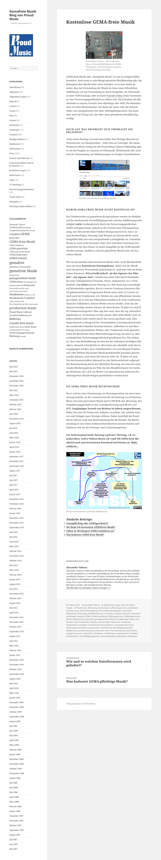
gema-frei (14, 237)
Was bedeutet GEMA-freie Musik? (85, 534)
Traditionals (109, 633)
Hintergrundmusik (16, 285)
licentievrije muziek (16, 288)
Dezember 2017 (16, 456)
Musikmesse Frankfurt (22, 298)
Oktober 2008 (15, 768)
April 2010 (14, 688)
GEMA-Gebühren (16, 245)
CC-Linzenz (108, 613)
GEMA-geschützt (18, 248)
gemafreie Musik (23, 270)
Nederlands (14, 148)
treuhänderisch (122, 633)
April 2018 (14, 447)
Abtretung (92, 608)
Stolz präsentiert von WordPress (80, 703)
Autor (76, 610)
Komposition (72, 625)
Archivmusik (15, 227)
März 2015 (14, 546)
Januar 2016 (14, 513)
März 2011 (14, 645)
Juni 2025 (13, 366)
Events (12, 111)
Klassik (93, 622)
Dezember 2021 (16, 399)
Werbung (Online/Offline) (21, 206)
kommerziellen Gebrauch (108, 622)
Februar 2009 (15, 749)
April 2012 (14, 612)
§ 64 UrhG (126, 610)
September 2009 (16, 716)
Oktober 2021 (15, 404)
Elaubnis (80, 616)
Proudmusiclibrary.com (20, 315)
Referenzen (14, 175)
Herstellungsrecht (30, 282)
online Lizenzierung (16, 301)
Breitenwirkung (95, 613)
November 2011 (16, 622)
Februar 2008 (15, 806)
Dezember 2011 (16, 617)
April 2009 (14, 740)
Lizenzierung (13, 291)
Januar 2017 (14, 494)
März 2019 (14, 437)
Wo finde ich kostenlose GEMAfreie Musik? (90, 527)
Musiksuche (14, 144)
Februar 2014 (15, 574)
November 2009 (16, 707)
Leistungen (14, 129)
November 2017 (16, 461)
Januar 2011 (14, 655)
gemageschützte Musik (22, 278)
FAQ (11, 115)
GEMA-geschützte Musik (19, 251)
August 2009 (14, 721)
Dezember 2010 (16, 660)
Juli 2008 (13, 783)
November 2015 (16, 522)
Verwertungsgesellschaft (21, 332)
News (11, 153)
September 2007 (16, 830)
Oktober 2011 (15, 626)
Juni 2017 (13, 480)
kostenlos (83, 625)
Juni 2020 (13, 414)
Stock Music (31, 326)
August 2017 (14, 470)
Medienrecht (72, 630)
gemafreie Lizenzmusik (20, 266)
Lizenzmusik (23, 291)
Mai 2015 (13, 537)
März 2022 (14, 395)
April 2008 (14, 797)
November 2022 (16, 385)
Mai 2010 (13, 683)
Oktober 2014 (15, 560)
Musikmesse (16, 294)
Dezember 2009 (16, 702)
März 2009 (14, 745)
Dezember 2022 (16, 381)
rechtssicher (131, 630)
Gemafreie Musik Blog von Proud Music (22, 15)
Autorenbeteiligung (88, 610)
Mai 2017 (13, 485)
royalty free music (21, 323)
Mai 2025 (13, 371)
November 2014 (16, 556)
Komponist (29, 285)
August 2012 (14, 603)
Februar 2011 (15, 650)
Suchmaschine (15, 330)
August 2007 (14, 835)
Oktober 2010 (15, 669)
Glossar (12, 120)
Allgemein (14, 92)
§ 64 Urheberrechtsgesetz (110, 610)
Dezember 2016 (16, 499)
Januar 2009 (14, 754)
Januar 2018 (14, 452)
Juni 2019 (13, 433)
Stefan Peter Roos (16, 327)
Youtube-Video (114, 95)
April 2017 (14, 489)
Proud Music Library (20, 312)
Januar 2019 (14, 442)
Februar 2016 (15, 508)
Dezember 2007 (16, 816)
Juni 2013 (13, 589)
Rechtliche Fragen (17, 170)
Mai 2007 (13, 849)
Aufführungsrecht (118, 608)
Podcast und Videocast (19, 158)
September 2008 (16, 773)
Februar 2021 (15, 409)
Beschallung (26, 228)
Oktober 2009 (15, 712)
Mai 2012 (13, 608)
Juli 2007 (13, 839)
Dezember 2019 (16, 418)
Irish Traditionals (81, 622)
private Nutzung (86, 630)
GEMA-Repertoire (18, 254)
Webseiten (14, 201)
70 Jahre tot (81, 608)
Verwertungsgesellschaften (21, 189)
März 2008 (14, 801)
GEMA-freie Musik (22, 241)
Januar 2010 (14, 697)
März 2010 (14, 693)
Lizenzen (13, 134)
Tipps (11, 180)
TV (22, 330)
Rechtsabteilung (118, 630)
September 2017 (16, 466)
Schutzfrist (88, 633)
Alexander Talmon (17, 224)
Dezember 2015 (16, 518)
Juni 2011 (13, 641)
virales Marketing (108, 636)
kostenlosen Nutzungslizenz (101, 625)
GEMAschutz (16, 281)
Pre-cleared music (17, 304)
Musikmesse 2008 (29, 295)
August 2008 (14, 778)
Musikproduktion (17, 139)
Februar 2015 (15, 551)
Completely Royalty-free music (22, 230)
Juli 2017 (13, 475)
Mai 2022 (13, 390)
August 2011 (14, 636)
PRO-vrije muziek (31, 304)
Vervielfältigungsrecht (89, 636)
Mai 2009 (13, 735)
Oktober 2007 (15, 825)
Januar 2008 (14, 811)
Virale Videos (15, 197)
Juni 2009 (13, 730)
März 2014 (14, 570)
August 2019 (14, 423)
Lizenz (26, 288)
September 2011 (16, 631)
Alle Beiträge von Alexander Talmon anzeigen (87, 587)
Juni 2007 (13, 844)
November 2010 (16, 664)
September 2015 (16, 527)
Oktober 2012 (15, 598)
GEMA (25, 234)
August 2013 (14, 584)
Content (13, 106)
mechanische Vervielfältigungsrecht (116, 627)
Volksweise (132, 636)
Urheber (27, 330)
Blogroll (13, 101)
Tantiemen (98, 633)
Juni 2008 (13, 787)
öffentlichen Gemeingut (76, 613)
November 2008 (16, 764)
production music (22, 308)
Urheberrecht (72, 636)
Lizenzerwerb (93, 627)
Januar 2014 (14, 579)
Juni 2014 (13, 565)
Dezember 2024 (16, 376)
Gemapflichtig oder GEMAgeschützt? (87, 523)
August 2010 (14, 678)
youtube (23, 336)
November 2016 (16, 504)
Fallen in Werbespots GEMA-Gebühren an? (90, 530)
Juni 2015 (13, 532)
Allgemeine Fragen (18, 96)
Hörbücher (14, 125)
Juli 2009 (13, 726)
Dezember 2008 (16, 759)
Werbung (14, 336)
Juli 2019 (13, 428)
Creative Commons (122, 613)
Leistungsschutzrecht (124, 625)
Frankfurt (14, 234)
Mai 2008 (13, 792)
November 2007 (16, 820)
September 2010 (16, 674)
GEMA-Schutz (18, 258)
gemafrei (16, 262)
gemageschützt (14, 275)
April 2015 (14, 541)
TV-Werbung (15, 184)
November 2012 (16, 593)
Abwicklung (14, 87)
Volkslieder (121, 636)
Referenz (15, 319)
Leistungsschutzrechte (76, 627)
